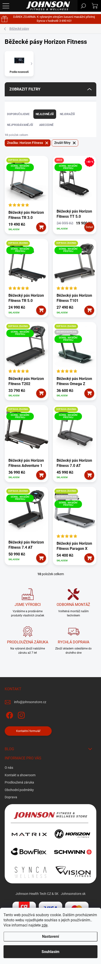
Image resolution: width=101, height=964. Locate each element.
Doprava (11, 797)
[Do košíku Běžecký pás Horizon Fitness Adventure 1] (41, 475)
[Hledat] (83, 6)
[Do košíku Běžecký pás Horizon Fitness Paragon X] (89, 558)
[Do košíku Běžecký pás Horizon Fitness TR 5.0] (41, 310)
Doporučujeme (18, 114)
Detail (89, 227)
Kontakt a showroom (20, 775)
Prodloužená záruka (19, 782)
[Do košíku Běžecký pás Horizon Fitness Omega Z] (89, 393)
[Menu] (6, 6)
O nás (9, 767)
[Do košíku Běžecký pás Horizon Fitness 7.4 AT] (41, 558)
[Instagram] (20, 714)
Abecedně (46, 125)
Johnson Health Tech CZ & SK (37, 894)
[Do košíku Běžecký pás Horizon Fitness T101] (89, 310)
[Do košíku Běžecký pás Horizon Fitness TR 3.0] (41, 227)
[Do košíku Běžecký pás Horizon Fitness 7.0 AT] (89, 475)
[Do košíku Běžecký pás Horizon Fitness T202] (41, 393)
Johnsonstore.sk (73, 894)
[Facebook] (9, 714)
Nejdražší (67, 114)
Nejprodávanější (20, 125)
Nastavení (50, 936)
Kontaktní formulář (28, 731)
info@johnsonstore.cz (30, 702)
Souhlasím (50, 951)
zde (44, 925)
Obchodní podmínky (19, 790)
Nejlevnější (45, 114)
